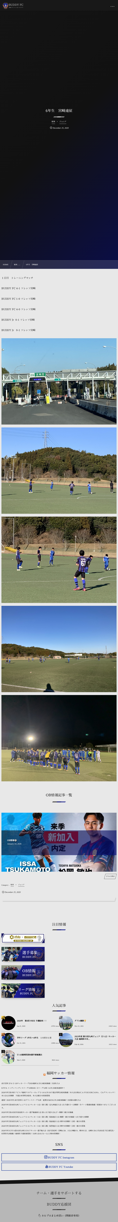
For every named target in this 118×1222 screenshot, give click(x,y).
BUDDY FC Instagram (61, 1157)
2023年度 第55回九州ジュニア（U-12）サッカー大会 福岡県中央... (95, 1038)
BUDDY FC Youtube (60, 1167)
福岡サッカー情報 (61, 1073)
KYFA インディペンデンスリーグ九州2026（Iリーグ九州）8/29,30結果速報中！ (33, 1088)
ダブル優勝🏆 (80, 1021)
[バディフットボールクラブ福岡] (13, 5)
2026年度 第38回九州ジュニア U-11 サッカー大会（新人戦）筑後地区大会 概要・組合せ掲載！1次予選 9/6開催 (45, 1117)
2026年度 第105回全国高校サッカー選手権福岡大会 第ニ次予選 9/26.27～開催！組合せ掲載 (37, 1112)
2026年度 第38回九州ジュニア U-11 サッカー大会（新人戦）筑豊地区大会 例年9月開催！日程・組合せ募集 (43, 1126)
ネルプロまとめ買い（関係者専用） (61, 1216)
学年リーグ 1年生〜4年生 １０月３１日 (34, 1038)
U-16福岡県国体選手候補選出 (29, 1055)
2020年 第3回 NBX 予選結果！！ (32, 1021)
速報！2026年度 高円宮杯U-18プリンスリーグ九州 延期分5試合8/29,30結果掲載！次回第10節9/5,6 (41, 1100)
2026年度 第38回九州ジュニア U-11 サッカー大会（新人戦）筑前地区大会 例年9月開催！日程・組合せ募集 (43, 1121)
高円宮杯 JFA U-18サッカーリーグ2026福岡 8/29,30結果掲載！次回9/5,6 (30, 1083)
